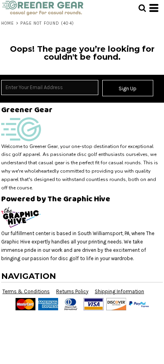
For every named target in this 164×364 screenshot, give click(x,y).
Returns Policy (72, 291)
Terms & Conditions (26, 291)
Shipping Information (119, 291)
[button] (142, 8)
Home (7, 23)
